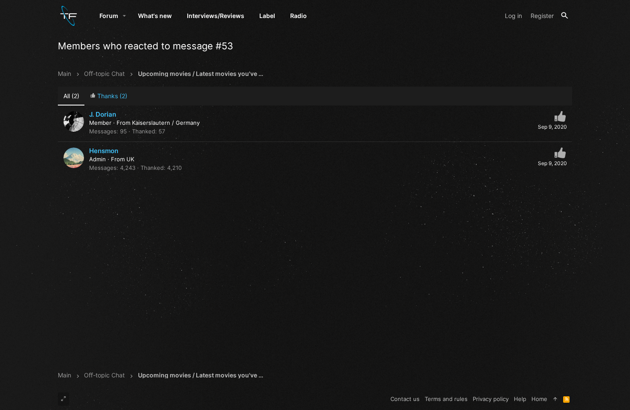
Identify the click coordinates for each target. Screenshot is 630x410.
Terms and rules (446, 398)
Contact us (405, 398)
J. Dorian (102, 114)
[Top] (555, 398)
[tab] (108, 96)
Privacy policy (491, 398)
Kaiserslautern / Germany (166, 122)
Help (520, 398)
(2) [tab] (71, 95)
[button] (124, 16)
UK (130, 159)
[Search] (564, 15)
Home (539, 398)
